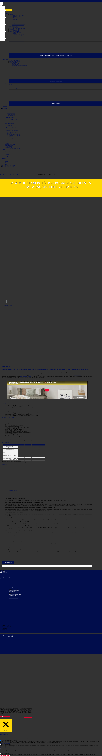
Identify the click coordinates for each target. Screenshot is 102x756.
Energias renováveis (13, 21)
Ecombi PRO (11, 583)
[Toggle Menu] (6, 10)
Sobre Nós (1, 576)
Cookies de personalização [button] (5, 743)
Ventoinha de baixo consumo (14, 29)
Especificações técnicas (8, 305)
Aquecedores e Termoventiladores (18, 35)
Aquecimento (11, 14)
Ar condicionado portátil (12, 595)
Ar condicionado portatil (16, 32)
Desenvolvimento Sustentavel (5, 577)
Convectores (14, 36)
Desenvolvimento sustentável (14, 60)
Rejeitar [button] (25, 717)
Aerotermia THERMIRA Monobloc (18, 24)
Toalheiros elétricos (15, 19)
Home (1, 174)
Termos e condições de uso (12, 636)
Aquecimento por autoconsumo (14, 590)
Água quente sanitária (13, 26)
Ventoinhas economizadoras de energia (15, 594)
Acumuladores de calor (12, 174)
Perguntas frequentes (3, 572)
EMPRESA (5, 59)
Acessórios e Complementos (14, 39)
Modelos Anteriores (13, 38)
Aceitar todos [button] (29, 717)
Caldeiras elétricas (15, 17)
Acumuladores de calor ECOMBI (18, 15)
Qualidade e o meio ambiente (14, 61)
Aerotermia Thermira (12, 591)
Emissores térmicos (15, 18)
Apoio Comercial (2, 571)
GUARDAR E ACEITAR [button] (5, 755)
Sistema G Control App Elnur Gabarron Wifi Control (8, 573)
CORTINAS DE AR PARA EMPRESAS (17, 28)
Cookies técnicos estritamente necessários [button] (7, 739)
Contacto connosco (8, 562)
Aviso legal (1, 635)
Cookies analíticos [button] (3, 747)
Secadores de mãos (15, 37)
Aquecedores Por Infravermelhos (18, 20)
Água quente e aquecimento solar (18, 22)
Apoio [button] (4, 83)
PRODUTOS (6, 13)
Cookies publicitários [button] (4, 752)
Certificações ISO (15, 64)
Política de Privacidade (5, 635)
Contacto (11, 85)
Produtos (5, 174)
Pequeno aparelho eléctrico (14, 31)
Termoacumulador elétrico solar (18, 25)
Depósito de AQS (15, 27)
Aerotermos (14, 33)
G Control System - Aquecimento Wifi (16, 41)
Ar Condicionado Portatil (14, 30)
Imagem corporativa (15, 63)
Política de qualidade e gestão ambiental (19, 65)
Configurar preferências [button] (5, 716)
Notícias (5, 106)
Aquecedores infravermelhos (13, 598)
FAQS (10, 84)
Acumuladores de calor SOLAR (18, 16)
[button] (1, 5)
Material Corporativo (13, 62)
